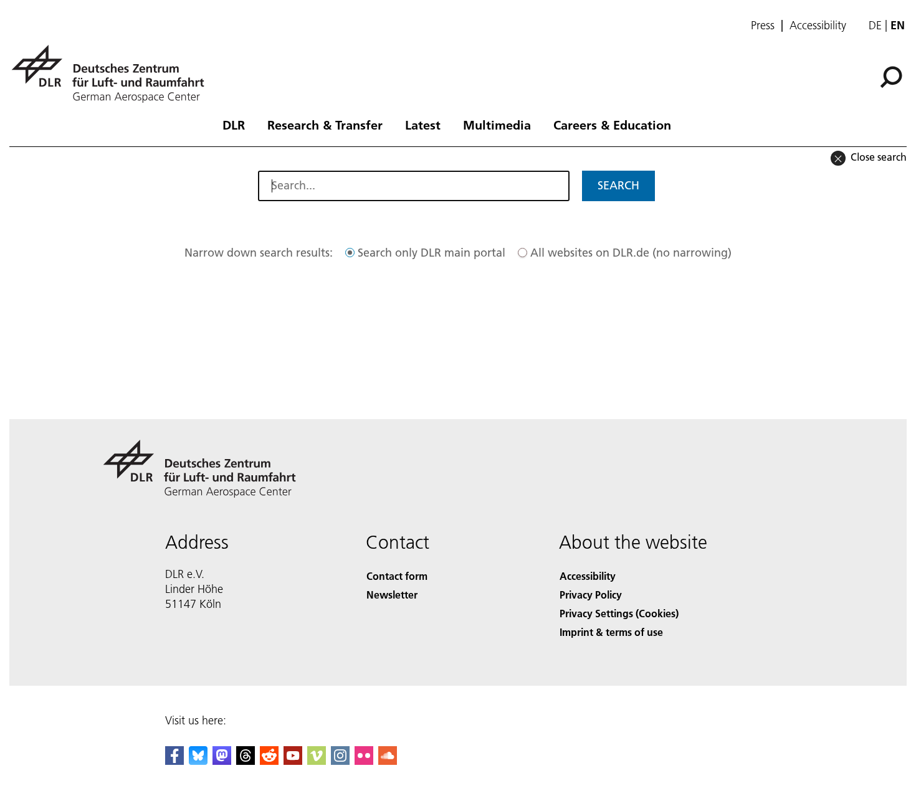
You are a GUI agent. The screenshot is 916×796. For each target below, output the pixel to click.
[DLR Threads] (245, 761)
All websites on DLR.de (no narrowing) (631, 252)
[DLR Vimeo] (316, 761)
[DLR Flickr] (364, 761)
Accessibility (818, 25)
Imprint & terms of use (611, 631)
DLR (233, 124)
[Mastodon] (221, 761)
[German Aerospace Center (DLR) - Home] (112, 74)
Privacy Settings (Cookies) (619, 613)
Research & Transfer (325, 124)
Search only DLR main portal (431, 252)
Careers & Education (612, 124)
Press (763, 25)
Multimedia (497, 124)
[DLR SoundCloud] (387, 761)
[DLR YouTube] (293, 761)
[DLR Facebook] (174, 761)
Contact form (396, 575)
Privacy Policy (591, 594)
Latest (423, 124)
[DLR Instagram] (340, 761)
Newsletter (391, 594)
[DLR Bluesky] (198, 761)
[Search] (892, 76)
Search (618, 185)
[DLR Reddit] (269, 761)
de (875, 25)
